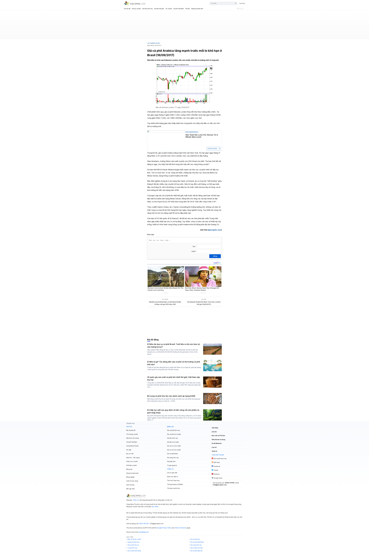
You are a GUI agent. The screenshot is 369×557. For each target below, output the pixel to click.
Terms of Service (180, 528)
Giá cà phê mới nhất (196, 548)
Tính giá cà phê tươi (173, 488)
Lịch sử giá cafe (172, 472)
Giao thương (130, 485)
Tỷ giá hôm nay (132, 548)
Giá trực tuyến (136, 8)
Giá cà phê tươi (195, 539)
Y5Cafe (187, 8)
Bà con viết (129, 453)
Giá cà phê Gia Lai (133, 545)
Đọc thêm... (155, 506)
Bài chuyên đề (130, 430)
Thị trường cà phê (153, 43)
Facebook (217, 466)
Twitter (216, 470)
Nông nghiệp (130, 477)
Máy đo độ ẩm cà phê (134, 539)
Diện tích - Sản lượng (133, 457)
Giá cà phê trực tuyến (174, 434)
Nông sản (129, 469)
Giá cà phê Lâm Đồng (134, 551)
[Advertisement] (184, 25)
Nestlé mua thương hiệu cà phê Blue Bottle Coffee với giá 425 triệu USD (165, 303)
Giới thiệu (242, 3)
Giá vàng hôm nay (173, 457)
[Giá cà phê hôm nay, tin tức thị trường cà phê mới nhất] (134, 3)
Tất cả (238, 9)
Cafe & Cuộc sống (132, 481)
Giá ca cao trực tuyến (174, 450)
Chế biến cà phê (131, 465)
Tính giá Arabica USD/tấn (175, 484)
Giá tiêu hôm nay (147, 8)
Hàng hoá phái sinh (197, 8)
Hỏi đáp (128, 450)
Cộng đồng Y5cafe (132, 446)
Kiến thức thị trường (132, 438)
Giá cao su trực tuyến (174, 446)
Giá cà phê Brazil (172, 453)
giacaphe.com (215, 230)
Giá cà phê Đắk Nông (197, 542)
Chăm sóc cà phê (132, 461)
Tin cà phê (168, 8)
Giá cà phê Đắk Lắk (196, 551)
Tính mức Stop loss (173, 480)
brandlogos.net (144, 532)
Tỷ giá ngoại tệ (172, 465)
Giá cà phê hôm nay (173, 430)
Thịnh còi (136, 500)
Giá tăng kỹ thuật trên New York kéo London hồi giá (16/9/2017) (204, 303)
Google (159, 528)
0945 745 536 (144, 524)
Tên (194, 246)
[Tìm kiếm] (234, 3)
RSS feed (217, 462)
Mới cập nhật (130, 489)
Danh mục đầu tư (172, 476)
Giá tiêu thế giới (159, 8)
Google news (218, 478)
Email (194, 251)
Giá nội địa (127, 8)
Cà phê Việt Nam (178, 8)
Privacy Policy (167, 528)
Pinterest (216, 474)
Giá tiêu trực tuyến (173, 442)
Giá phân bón (171, 461)
